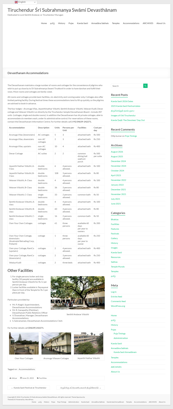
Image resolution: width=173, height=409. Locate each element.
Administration (121, 338)
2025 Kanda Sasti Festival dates (125, 106)
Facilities (43, 378)
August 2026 (117, 151)
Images (114, 247)
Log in (114, 291)
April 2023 (116, 175)
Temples (116, 23)
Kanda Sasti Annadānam (125, 352)
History (61, 23)
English (22, 2)
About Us (161, 23)
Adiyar (14, 378)
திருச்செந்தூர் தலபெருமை (122, 110)
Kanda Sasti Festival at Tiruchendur (28, 387)
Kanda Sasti (82, 23)
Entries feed (116, 296)
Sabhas (114, 262)
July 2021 (115, 199)
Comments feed (118, 301)
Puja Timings (131, 136)
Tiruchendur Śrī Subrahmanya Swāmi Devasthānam (62, 10)
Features (115, 228)
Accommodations (131, 23)
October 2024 (117, 170)
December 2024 (118, 161)
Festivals (115, 233)
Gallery (114, 238)
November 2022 (118, 180)
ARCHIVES (148, 23)
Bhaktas (115, 219)
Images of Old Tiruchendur (123, 115)
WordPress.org (118, 306)
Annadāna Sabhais (100, 23)
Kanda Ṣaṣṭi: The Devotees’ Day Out (128, 120)
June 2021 (116, 203)
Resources (116, 257)
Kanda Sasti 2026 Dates (122, 101)
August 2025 (117, 156)
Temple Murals (118, 266)
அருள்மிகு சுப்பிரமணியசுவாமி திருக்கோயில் (80, 387)
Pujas (71, 23)
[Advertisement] (86, 47)
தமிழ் (52, 23)
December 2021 (118, 189)
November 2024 (118, 166)
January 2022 (117, 184)
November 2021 (118, 194)
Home (44, 23)
